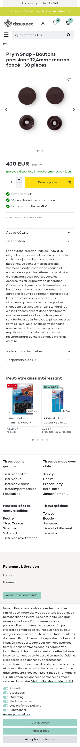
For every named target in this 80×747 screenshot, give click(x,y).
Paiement (10, 582)
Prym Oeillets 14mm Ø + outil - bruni (20, 420)
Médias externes (21, 701)
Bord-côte (51, 489)
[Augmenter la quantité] (19, 180)
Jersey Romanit (55, 493)
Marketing (17, 697)
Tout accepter (40, 722)
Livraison (9, 575)
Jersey (48, 474)
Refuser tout (40, 730)
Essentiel (16, 688)
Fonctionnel (18, 710)
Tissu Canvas (13, 523)
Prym (6, 43)
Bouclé (48, 518)
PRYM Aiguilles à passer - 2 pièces (55, 420)
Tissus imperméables (19, 489)
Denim (48, 479)
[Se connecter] (43, 23)
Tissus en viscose (16, 484)
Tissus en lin (12, 479)
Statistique (17, 692)
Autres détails (17, 232)
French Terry (53, 484)
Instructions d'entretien (24, 351)
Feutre (8, 518)
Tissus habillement (57, 528)
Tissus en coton (15, 474)
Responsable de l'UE (22, 360)
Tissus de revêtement (20, 538)
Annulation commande (22, 595)
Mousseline (12, 493)
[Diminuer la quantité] (19, 185)
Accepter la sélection (40, 739)
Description (15, 241)
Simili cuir (10, 528)
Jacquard (50, 523)
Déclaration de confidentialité (52, 681)
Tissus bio (50, 533)
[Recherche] (68, 35)
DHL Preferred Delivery (25, 705)
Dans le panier (48, 182)
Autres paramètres (16, 714)
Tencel (48, 513)
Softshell (10, 533)
